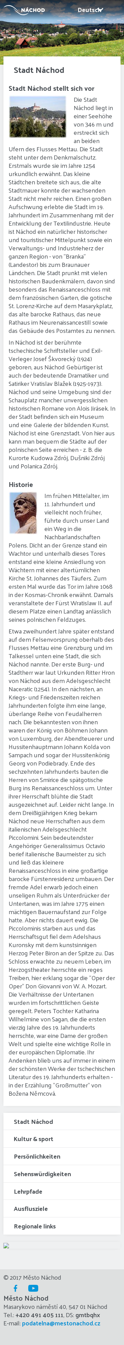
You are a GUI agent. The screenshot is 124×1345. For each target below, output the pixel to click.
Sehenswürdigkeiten (42, 1173)
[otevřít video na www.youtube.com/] (6, 1245)
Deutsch (89, 9)
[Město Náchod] (22, 10)
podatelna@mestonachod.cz (61, 1322)
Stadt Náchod (33, 1121)
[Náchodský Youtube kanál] (31, 1288)
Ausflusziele (31, 1208)
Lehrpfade (28, 1191)
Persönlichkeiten (37, 1156)
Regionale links (35, 1226)
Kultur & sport (33, 1138)
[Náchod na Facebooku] (13, 1288)
